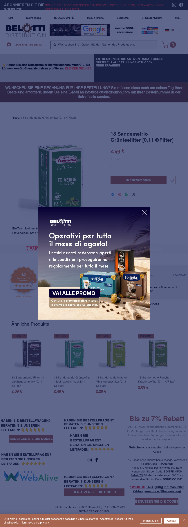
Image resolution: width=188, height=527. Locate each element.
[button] (144, 212)
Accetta (171, 520)
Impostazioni (150, 520)
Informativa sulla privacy (34, 522)
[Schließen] (183, 520)
